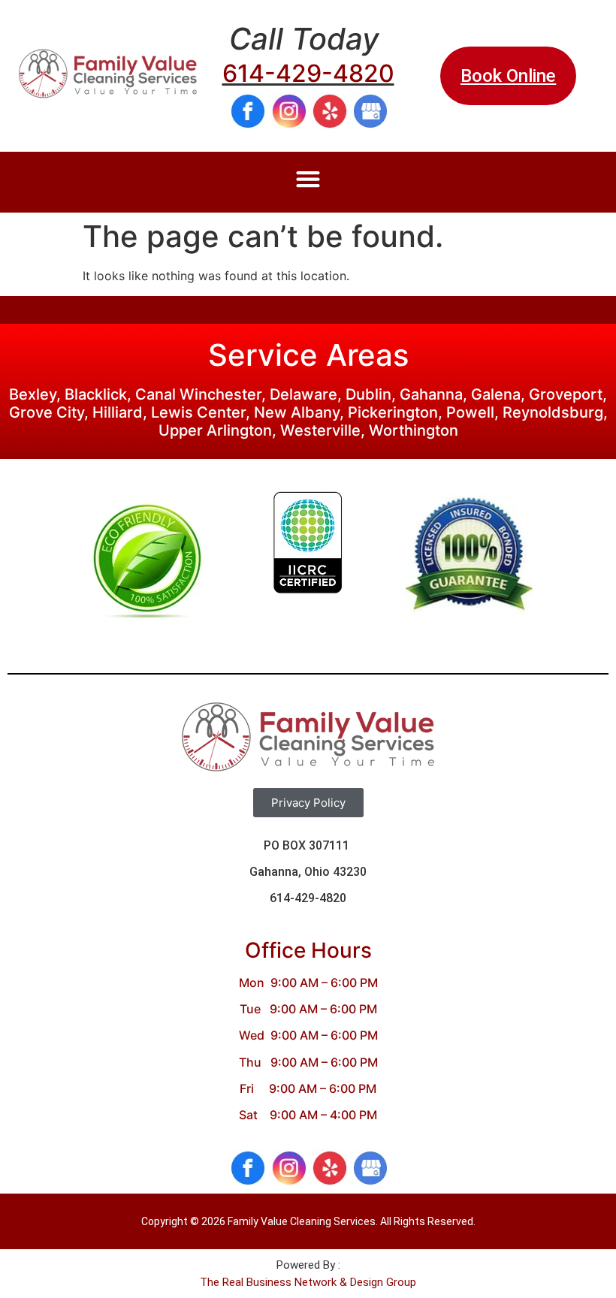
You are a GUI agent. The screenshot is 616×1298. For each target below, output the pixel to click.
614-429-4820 (308, 73)
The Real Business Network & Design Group (308, 1282)
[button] (308, 178)
